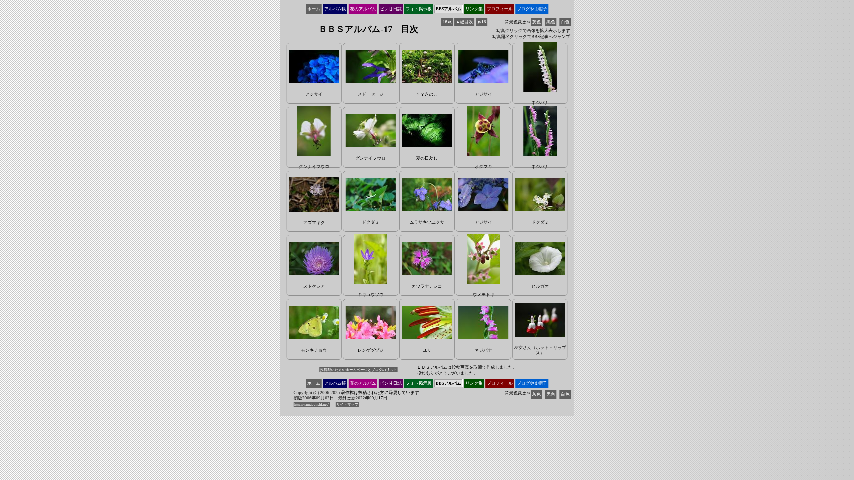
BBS (448, 8)
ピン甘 (391, 8)
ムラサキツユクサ (427, 222)
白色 (565, 21)
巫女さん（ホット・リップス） (540, 350)
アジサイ (314, 94)
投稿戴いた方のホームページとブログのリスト (358, 370)
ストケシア (314, 286)
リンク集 (474, 8)
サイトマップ (347, 404)
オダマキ (483, 166)
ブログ (532, 8)
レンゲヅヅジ (371, 350)
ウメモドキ (483, 294)
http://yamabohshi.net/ (312, 404)
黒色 (550, 21)
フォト (419, 8)
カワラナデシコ (427, 286)
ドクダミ (370, 222)
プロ (500, 8)
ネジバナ (540, 102)
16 (481, 21)
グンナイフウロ (314, 166)
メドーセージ (371, 94)
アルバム (335, 8)
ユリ (427, 350)
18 (447, 21)
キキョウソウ (371, 294)
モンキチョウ (314, 350)
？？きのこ (427, 94)
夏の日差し (427, 158)
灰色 (536, 21)
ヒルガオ (540, 286)
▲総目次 (464, 21)
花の (363, 8)
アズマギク (314, 222)
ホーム (313, 8)
